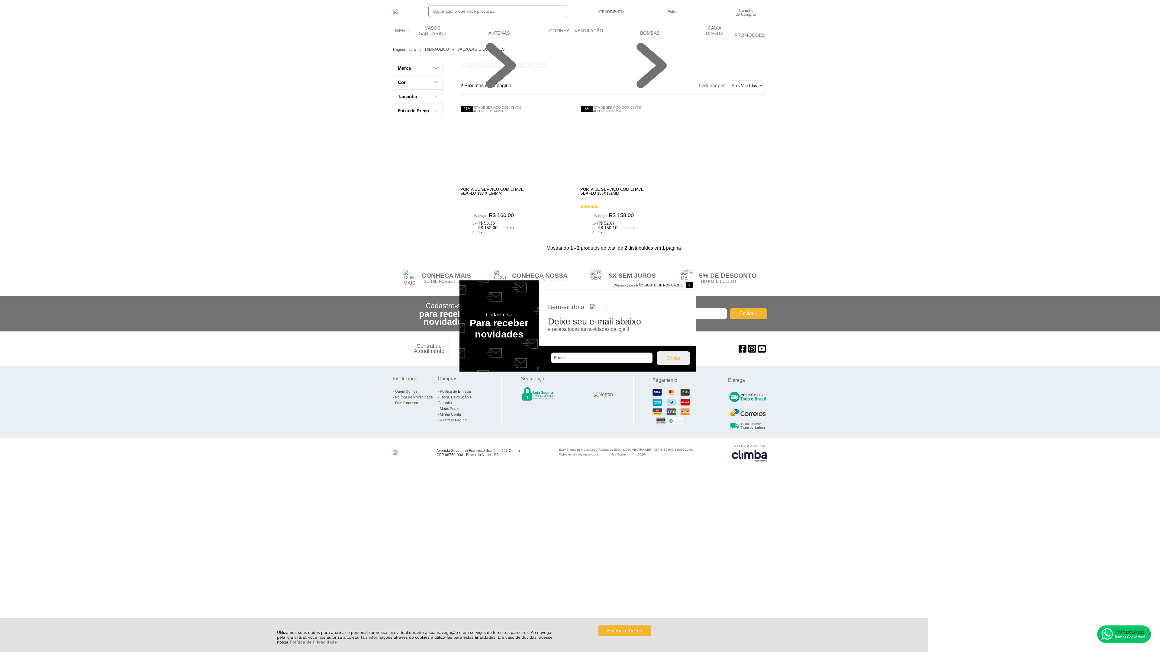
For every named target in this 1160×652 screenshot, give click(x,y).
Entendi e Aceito (624, 630)
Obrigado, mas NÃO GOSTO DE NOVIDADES (648, 285)
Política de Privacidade (313, 642)
